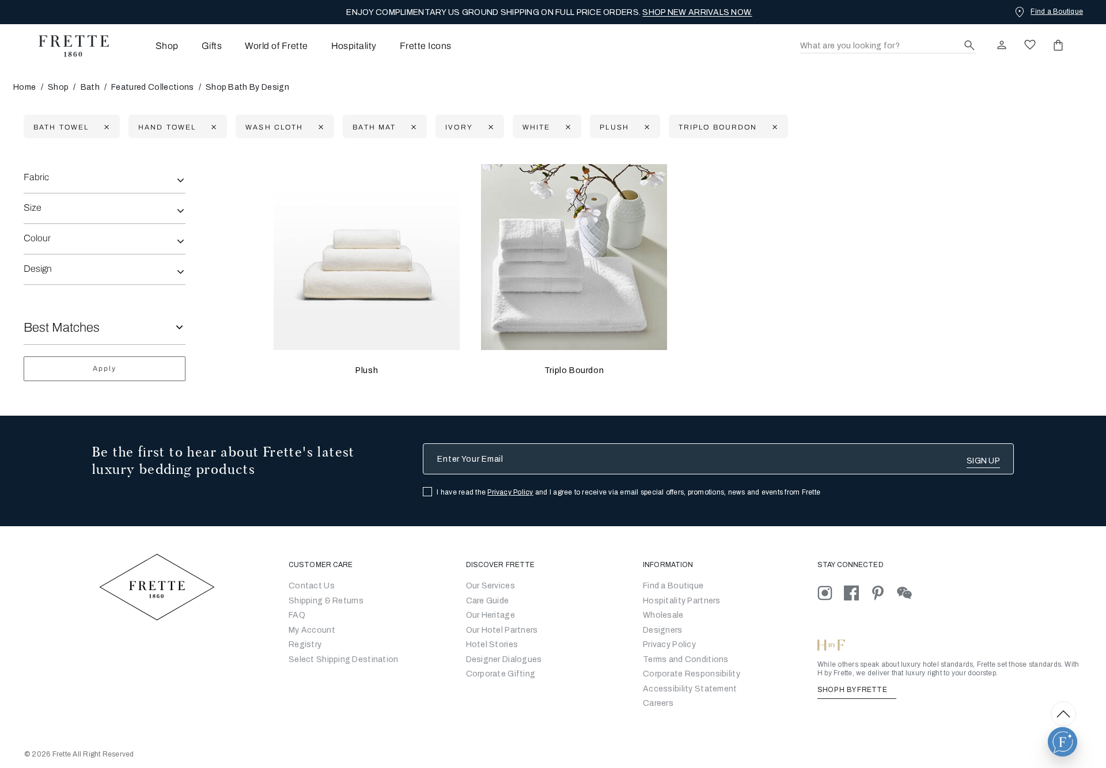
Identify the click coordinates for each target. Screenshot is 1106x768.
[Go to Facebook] (857, 592)
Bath (90, 87)
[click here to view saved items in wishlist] (1030, 45)
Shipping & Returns (326, 600)
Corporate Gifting (501, 674)
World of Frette (276, 46)
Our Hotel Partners (502, 630)
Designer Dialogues (504, 659)
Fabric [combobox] (36, 177)
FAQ (297, 615)
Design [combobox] (38, 268)
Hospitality (354, 46)
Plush (366, 370)
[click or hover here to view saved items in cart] (1058, 45)
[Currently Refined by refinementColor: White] (566, 127)
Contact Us (312, 585)
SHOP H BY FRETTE (853, 690)
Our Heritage (490, 615)
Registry (305, 644)
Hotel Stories (492, 644)
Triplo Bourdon (574, 370)
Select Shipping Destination (344, 659)
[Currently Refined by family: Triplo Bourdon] (773, 127)
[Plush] (367, 257)
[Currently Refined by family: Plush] (645, 127)
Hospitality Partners (682, 600)
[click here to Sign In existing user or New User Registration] (1002, 45)
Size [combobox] (32, 207)
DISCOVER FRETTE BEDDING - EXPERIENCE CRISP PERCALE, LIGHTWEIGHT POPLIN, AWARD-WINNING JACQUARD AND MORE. (549, 12)
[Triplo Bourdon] (574, 257)
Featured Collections (152, 87)
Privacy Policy (510, 492)
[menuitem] (151, 46)
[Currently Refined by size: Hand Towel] (212, 127)
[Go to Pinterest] (883, 592)
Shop (58, 87)
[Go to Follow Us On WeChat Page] (909, 592)
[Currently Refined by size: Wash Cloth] (319, 127)
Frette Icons (426, 46)
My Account (312, 630)
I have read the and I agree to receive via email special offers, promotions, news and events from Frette (628, 492)
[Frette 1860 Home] (68, 46)
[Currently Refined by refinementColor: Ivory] (489, 127)
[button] (1062, 741)
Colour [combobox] (37, 238)
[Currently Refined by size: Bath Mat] (412, 127)
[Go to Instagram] (830, 592)
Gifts (212, 46)
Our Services (490, 585)
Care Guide (487, 600)
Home (24, 87)
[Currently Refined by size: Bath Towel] (105, 127)
